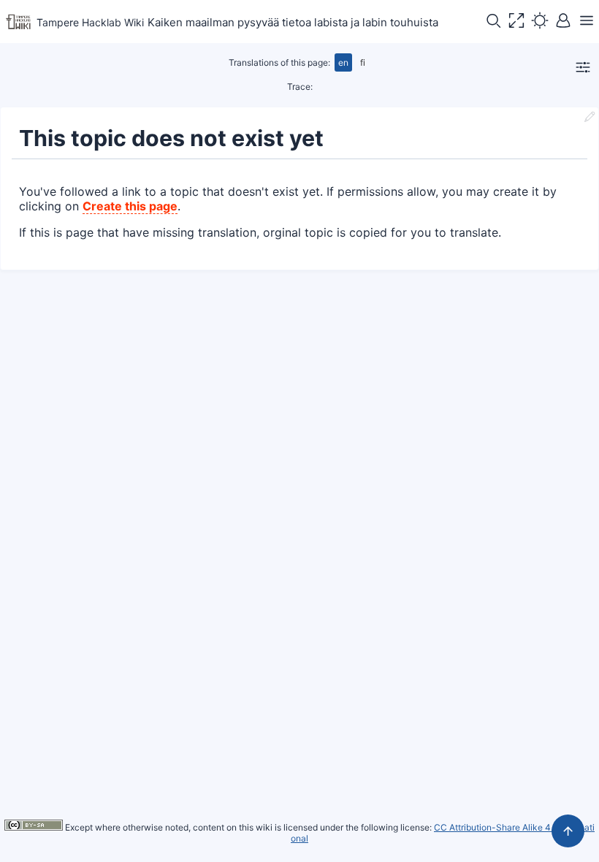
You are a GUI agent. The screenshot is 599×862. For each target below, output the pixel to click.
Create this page (130, 206)
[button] (493, 22)
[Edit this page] (589, 118)
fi (362, 62)
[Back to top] (568, 831)
